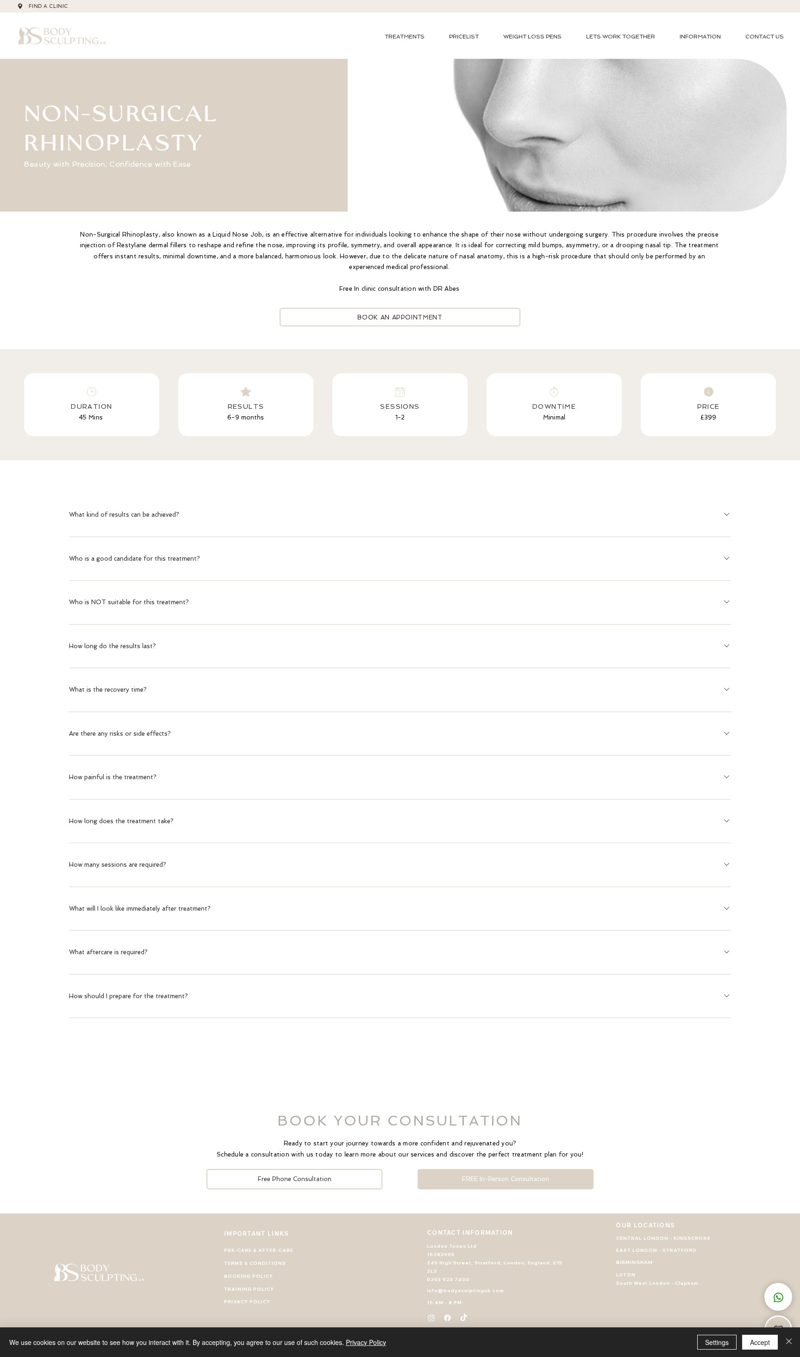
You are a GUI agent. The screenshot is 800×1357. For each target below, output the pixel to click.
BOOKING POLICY (248, 1276)
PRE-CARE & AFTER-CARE (259, 1250)
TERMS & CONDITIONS (255, 1263)
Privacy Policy (366, 1342)
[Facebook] (447, 1317)
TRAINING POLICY (249, 1289)
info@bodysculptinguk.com (465, 1291)
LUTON (626, 1275)
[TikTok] (463, 1317)
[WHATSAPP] (778, 1296)
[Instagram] (431, 1317)
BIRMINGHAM (634, 1262)
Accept (760, 1342)
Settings (717, 1342)
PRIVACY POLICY (247, 1302)
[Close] (788, 1342)
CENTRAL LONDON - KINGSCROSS (663, 1238)
